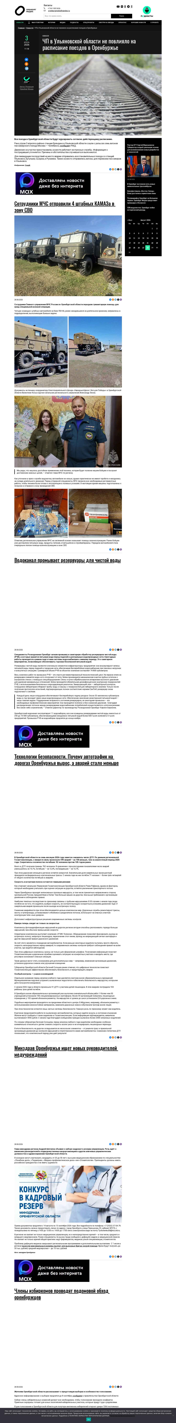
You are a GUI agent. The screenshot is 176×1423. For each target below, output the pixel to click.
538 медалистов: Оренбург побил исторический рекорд (141, 209)
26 (139, 248)
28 (147, 248)
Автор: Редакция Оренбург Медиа (27, 88)
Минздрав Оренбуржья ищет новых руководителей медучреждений (66, 1051)
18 (134, 243)
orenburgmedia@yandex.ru (59, 11)
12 (139, 238)
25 (134, 248)
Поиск (121, 16)
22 (152, 243)
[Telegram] (26, 68)
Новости (29, 28)
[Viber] (121, 169)
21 (147, 243)
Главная (21, 28)
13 (143, 238)
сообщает (65, 145)
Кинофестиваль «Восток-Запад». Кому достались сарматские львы (141, 192)
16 (157, 238)
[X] (118, 169)
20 (143, 243)
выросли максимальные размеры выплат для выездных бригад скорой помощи (59, 1246)
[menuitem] (20, 22)
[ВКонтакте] (26, 59)
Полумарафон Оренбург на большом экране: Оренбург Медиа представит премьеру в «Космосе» (142, 200)
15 (152, 238)
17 (130, 243)
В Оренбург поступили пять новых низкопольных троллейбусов (141, 185)
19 (139, 243)
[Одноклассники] (26, 64)
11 (134, 238)
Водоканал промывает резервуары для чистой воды (67, 560)
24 (130, 248)
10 (130, 238)
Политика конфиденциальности (122, 1416)
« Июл (129, 220)
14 (147, 238)
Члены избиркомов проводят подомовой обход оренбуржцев (62, 1294)
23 (157, 243)
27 (143, 248)
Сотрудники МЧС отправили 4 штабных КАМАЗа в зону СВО (64, 207)
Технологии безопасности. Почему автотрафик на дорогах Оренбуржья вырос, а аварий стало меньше (66, 759)
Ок (89, 1419)
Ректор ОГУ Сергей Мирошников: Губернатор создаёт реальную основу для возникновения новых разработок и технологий (143, 148)
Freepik (27, 165)
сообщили (77, 1396)
